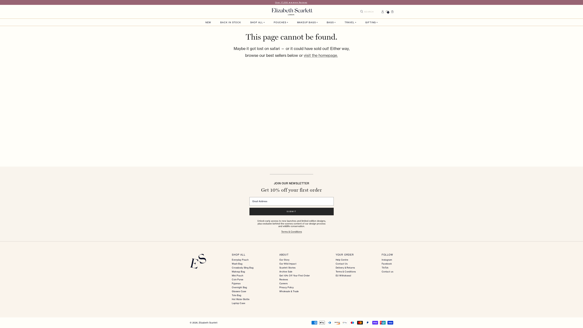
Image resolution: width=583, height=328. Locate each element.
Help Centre (342, 259)
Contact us (387, 271)
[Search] (361, 11)
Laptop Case (238, 303)
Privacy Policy (286, 287)
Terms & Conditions (291, 231)
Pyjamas (236, 283)
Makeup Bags (306, 22)
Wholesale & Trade (289, 291)
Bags (330, 22)
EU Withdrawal (343, 275)
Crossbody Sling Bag (242, 267)
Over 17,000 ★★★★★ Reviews (291, 2)
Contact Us (342, 263)
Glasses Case (239, 291)
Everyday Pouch (240, 259)
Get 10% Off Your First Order (294, 275)
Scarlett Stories (287, 267)
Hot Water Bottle (240, 299)
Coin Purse (237, 279)
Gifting (370, 22)
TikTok (385, 267)
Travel (350, 22)
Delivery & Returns (345, 267)
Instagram (387, 259)
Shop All (256, 22)
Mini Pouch (237, 275)
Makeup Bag (238, 271)
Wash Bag (237, 263)
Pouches (280, 22)
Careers (283, 283)
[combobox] (370, 11)
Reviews (283, 279)
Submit (291, 211)
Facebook (387, 263)
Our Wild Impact (287, 263)
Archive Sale (285, 271)
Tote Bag (236, 295)
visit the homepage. (321, 55)
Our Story (284, 259)
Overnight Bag (239, 287)
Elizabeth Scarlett (208, 322)
